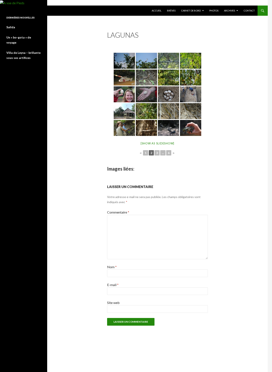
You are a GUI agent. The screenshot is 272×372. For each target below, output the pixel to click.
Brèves (171, 10)
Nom (112, 267)
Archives (229, 10)
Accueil (157, 10)
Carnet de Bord (191, 10)
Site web (113, 303)
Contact (249, 10)
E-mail (113, 285)
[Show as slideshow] (157, 143)
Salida (10, 27)
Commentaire (118, 212)
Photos (213, 10)
